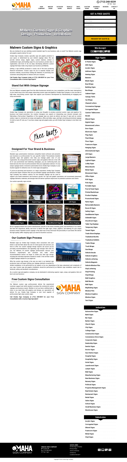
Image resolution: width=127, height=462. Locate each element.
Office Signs (89, 176)
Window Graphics (91, 294)
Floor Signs (89, 141)
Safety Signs (89, 211)
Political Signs (90, 384)
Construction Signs (92, 334)
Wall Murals (89, 281)
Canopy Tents (90, 97)
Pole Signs (89, 183)
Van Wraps (89, 249)
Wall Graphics (90, 278)
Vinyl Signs (78, 7)
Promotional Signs (92, 198)
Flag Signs (89, 135)
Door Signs (89, 128)
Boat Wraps (89, 84)
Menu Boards (90, 167)
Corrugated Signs (91, 109)
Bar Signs (88, 318)
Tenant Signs (90, 230)
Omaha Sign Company (76, 446)
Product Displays (91, 195)
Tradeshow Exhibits (92, 240)
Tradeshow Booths (92, 237)
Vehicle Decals (90, 252)
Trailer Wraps (90, 243)
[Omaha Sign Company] (22, 449)
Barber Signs (89, 321)
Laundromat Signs (91, 365)
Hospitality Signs (91, 359)
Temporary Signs (91, 227)
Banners (88, 78)
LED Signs (88, 154)
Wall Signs (89, 284)
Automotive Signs (91, 311)
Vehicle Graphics (91, 256)
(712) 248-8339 (107, 1)
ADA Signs (89, 65)
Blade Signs (89, 81)
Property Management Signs (95, 388)
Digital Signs (89, 122)
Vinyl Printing (90, 272)
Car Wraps (89, 100)
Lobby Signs (89, 163)
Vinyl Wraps (89, 275)
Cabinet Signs (90, 93)
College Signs (90, 330)
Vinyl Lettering (90, 268)
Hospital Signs (90, 356)
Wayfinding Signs (91, 288)
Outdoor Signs (60, 7)
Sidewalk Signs (90, 218)
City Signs (89, 327)
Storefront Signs (91, 221)
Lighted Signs (90, 160)
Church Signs (90, 324)
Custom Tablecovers (92, 112)
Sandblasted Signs (92, 214)
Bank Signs (89, 315)
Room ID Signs (90, 208)
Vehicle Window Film (92, 265)
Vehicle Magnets (91, 262)
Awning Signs (90, 74)
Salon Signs (89, 400)
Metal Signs (89, 170)
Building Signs (90, 87)
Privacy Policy (73, 448)
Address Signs (90, 71)
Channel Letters (91, 103)
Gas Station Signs (91, 353)
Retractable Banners (92, 205)
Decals (87, 116)
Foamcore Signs (91, 144)
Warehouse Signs (91, 410)
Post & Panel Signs (92, 189)
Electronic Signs (91, 132)
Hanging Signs (90, 147)
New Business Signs (92, 378)
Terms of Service (74, 450)
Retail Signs (89, 397)
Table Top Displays (91, 224)
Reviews (106, 7)
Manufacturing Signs (92, 375)
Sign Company (41, 7)
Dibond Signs (90, 119)
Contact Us (114, 7)
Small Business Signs (92, 407)
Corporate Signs (91, 340)
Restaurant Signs (91, 394)
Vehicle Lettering (91, 259)
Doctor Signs (90, 349)
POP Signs (89, 179)
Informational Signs (92, 151)
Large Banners (90, 157)
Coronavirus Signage (92, 106)
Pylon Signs (89, 202)
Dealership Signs (91, 343)
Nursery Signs (90, 381)
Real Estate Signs (91, 391)
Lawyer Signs (90, 369)
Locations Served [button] (74, 454)
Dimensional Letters (92, 125)
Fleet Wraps (89, 138)
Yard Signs (89, 300)
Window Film (89, 291)
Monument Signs (91, 173)
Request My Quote (99, 39)
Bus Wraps (89, 90)
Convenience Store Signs (94, 337)
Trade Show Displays (92, 233)
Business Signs (96, 7)
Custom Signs (87, 7)
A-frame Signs (90, 62)
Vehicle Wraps (69, 7)
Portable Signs (90, 186)
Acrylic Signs (90, 68)
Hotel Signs (89, 362)
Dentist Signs (90, 346)
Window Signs (90, 297)
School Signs (90, 404)
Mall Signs (89, 372)
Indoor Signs (50, 7)
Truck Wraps (89, 246)
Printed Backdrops (92, 192)
